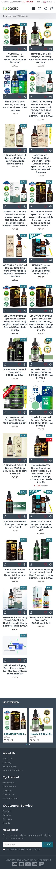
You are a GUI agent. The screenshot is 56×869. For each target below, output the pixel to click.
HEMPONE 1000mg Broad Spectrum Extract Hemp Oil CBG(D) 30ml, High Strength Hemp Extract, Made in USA (41, 108)
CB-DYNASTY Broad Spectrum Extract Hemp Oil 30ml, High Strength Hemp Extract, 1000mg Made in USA (41, 218)
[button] (26, 744)
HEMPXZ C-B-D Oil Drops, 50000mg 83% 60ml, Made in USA (41, 525)
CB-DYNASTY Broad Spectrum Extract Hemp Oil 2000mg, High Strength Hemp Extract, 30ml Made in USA (41, 322)
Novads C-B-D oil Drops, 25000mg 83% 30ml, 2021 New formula (41, 373)
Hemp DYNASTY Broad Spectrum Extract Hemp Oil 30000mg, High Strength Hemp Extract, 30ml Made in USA (41, 473)
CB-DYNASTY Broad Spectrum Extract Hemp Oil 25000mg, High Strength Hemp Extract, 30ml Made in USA (15, 322)
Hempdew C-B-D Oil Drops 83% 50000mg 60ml (40, 620)
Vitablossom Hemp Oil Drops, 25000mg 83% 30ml (15, 524)
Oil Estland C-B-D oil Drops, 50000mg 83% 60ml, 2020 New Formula (15, 159)
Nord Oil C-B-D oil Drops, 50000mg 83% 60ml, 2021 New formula (15, 106)
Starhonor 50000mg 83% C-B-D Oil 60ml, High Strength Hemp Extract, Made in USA (41, 573)
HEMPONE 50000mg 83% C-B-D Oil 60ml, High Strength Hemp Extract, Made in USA (15, 621)
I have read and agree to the (23, 849)
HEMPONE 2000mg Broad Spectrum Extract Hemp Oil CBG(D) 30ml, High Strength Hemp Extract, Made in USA (15, 218)
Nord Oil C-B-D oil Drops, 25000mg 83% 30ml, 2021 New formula (41, 421)
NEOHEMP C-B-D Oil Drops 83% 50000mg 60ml (15, 372)
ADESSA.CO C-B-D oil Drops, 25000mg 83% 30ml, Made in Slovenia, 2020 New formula (15, 271)
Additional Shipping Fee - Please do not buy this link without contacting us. (15, 669)
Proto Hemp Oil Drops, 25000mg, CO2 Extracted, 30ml (15, 420)
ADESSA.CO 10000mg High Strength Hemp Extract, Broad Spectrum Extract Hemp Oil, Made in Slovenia (40, 163)
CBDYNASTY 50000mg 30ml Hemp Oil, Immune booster (15, 58)
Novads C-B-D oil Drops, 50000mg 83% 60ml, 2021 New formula (41, 58)
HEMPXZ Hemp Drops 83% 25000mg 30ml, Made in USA (41, 269)
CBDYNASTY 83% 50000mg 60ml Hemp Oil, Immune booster (15, 573)
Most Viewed (11, 702)
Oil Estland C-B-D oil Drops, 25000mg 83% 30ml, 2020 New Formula (15, 469)
